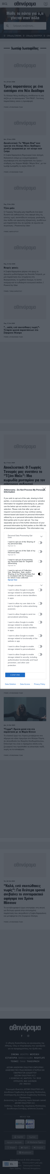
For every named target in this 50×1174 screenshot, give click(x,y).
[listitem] (25, 536)
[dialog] (25, 587)
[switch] (40, 542)
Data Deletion (10, 684)
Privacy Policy (39, 684)
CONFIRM (15, 675)
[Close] (45, 490)
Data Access (25, 684)
